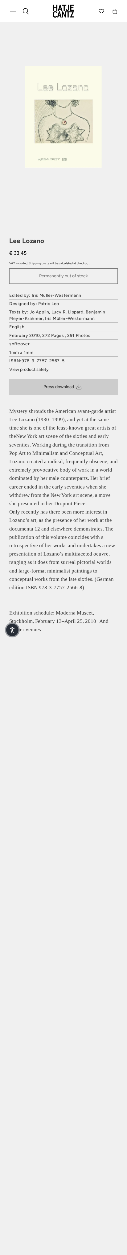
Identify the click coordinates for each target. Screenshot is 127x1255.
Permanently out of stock (63, 276)
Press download (58, 386)
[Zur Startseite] (63, 11)
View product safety (29, 369)
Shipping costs (39, 263)
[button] (12, 630)
